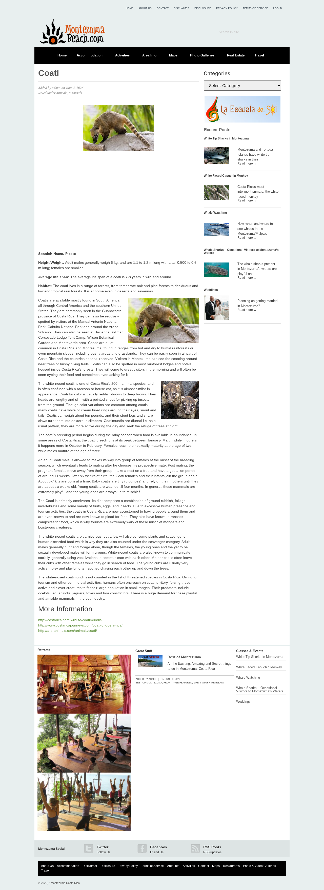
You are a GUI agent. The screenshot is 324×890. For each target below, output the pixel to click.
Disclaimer (181, 8)
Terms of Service (255, 8)
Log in (277, 8)
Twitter (102, 847)
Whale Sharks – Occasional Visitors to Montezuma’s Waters (241, 251)
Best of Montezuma (184, 657)
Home (129, 8)
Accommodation (90, 55)
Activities (122, 55)
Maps (173, 55)
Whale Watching (215, 212)
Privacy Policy (227, 8)
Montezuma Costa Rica (64, 882)
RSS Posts (212, 847)
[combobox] (242, 32)
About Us (145, 8)
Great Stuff (143, 651)
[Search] (278, 32)
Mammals (75, 92)
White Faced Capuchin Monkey (226, 175)
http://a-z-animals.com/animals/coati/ (67, 631)
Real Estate (236, 55)
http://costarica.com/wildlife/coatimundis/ (70, 620)
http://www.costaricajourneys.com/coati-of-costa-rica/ (80, 625)
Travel (259, 55)
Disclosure (202, 8)
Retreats (43, 650)
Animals (61, 92)
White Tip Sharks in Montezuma (226, 138)
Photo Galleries (202, 55)
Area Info (149, 55)
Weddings (211, 290)
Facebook (158, 847)
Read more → (247, 163)
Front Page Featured (178, 682)
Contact (163, 8)
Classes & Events (249, 651)
